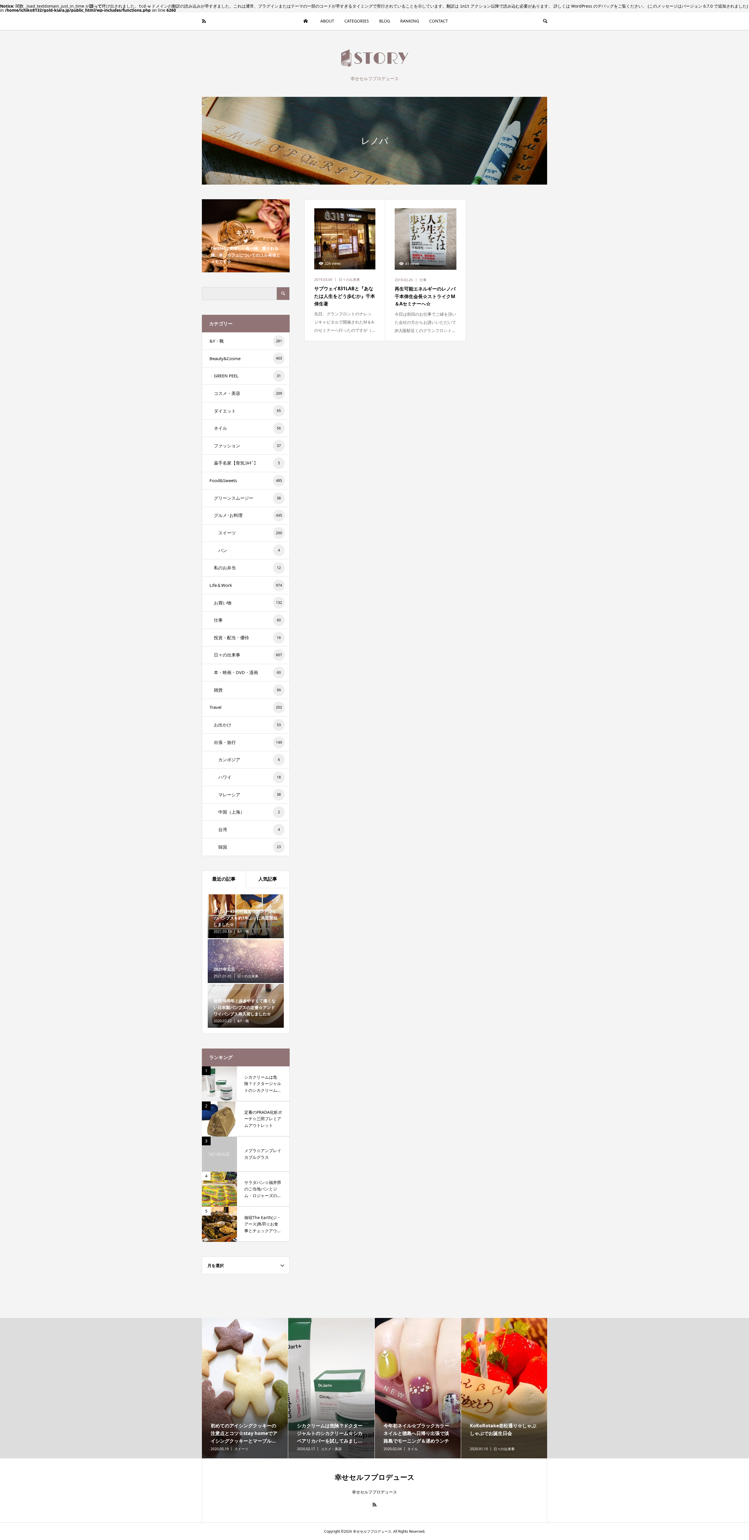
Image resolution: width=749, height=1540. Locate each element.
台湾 (249, 829)
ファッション (247, 445)
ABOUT (327, 21)
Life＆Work (245, 585)
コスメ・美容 (248, 393)
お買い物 (248, 603)
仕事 (247, 620)
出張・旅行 (248, 742)
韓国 (249, 847)
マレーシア (249, 795)
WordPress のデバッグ (592, 6)
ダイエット (247, 411)
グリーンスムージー (247, 498)
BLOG (384, 21)
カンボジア (249, 759)
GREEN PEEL (247, 376)
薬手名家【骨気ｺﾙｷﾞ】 (247, 463)
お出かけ (247, 725)
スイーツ (250, 533)
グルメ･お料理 (248, 515)
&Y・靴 (245, 341)
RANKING (409, 21)
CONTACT (438, 21)
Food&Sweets (245, 480)
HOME (305, 21)
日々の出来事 (248, 655)
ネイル (247, 428)
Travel (245, 707)
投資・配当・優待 (247, 637)
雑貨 (247, 690)
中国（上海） (249, 812)
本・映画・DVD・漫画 (247, 672)
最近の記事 (224, 879)
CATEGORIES (356, 21)
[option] (245, 1388)
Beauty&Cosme (245, 358)
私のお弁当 (247, 567)
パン (249, 550)
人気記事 (267, 879)
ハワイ (249, 777)
